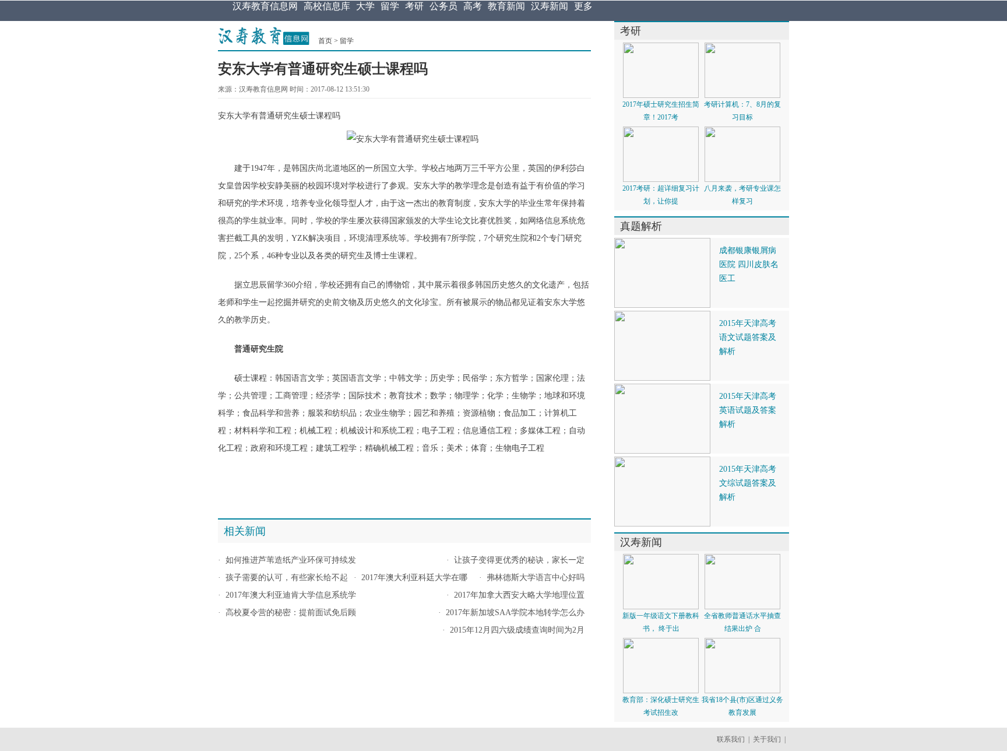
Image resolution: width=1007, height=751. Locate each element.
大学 (365, 6)
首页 (325, 41)
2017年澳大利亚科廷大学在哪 (414, 577)
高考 (472, 6)
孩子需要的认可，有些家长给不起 (287, 577)
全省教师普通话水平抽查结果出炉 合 (742, 622)
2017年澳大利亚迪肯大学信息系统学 (291, 595)
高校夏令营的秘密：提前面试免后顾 (291, 612)
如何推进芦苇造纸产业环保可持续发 (291, 560)
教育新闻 (506, 6)
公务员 (443, 6)
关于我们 (767, 739)
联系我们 (731, 739)
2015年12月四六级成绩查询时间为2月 (517, 630)
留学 (390, 6)
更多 (583, 6)
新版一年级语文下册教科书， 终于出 (660, 622)
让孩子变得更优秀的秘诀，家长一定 (519, 560)
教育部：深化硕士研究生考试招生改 (660, 706)
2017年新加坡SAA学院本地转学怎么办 (515, 612)
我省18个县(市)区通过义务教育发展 (742, 706)
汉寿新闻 (549, 6)
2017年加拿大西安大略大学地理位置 (519, 595)
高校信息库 (327, 6)
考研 (414, 6)
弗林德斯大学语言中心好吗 (536, 577)
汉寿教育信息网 (265, 6)
